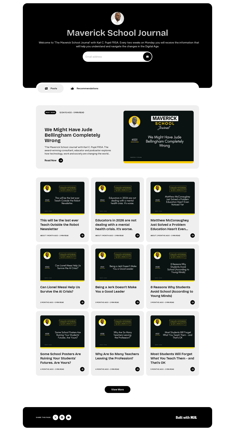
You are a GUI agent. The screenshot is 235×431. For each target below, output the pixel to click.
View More (117, 389)
